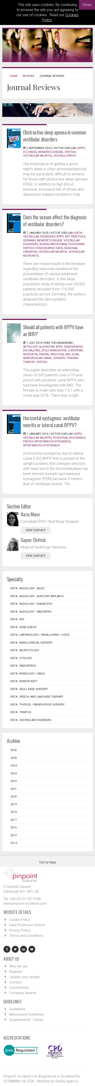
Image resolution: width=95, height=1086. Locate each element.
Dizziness (30, 152)
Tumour (29, 362)
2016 (13, 827)
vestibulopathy (64, 155)
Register (15, 972)
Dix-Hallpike (31, 350)
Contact (15, 982)
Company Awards (22, 993)
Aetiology (30, 346)
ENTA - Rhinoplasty (23, 681)
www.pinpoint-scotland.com (25, 903)
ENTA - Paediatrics (23, 665)
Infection (57, 354)
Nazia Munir (30, 514)
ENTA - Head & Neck (23, 627)
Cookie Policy (19, 920)
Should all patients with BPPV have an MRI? (53, 330)
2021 (13, 789)
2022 (13, 781)
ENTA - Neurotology (24, 650)
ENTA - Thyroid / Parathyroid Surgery (37, 704)
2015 (13, 835)
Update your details (24, 977)
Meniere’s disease (50, 152)
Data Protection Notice (27, 925)
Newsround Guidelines (26, 1014)
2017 (13, 819)
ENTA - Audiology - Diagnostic (31, 603)
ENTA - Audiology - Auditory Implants (37, 596)
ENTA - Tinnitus (20, 712)
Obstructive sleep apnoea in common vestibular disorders (54, 135)
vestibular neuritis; (37, 155)
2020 (13, 796)
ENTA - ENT (17, 619)
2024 (13, 765)
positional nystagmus (69, 437)
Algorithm (46, 346)
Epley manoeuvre (54, 350)
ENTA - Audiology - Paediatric (31, 611)
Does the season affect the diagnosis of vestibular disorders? (54, 220)
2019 (13, 804)
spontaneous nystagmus (41, 445)
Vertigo (42, 362)
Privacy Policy (19, 930)
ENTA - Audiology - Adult (27, 588)
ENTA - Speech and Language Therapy (36, 696)
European (75, 350)
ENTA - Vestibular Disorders (30, 720)
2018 (13, 812)
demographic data (49, 248)
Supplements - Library (26, 1020)
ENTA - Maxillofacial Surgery (31, 642)
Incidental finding (36, 354)
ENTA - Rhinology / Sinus (27, 673)
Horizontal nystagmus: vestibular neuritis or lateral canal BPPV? (51, 421)
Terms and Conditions (26, 936)
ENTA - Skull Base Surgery (29, 689)
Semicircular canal (37, 358)
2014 (13, 843)
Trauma (72, 358)
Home (14, 76)
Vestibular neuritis (37, 437)
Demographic (73, 346)
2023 (13, 773)
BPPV (81, 148)
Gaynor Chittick (33, 539)
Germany (29, 240)
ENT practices (75, 236)
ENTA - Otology (21, 658)
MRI (67, 354)
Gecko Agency (66, 1081)
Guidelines (17, 1009)
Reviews (28, 76)
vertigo (70, 152)
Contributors (19, 988)
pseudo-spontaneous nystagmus (47, 441)
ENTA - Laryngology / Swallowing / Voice (40, 634)
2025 (13, 758)
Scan (75, 354)
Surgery (59, 358)
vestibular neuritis (53, 251)
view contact (36, 530)
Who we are (18, 966)
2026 (13, 750)
